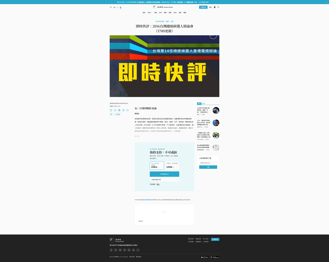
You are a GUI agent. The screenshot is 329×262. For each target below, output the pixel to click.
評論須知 (140, 221)
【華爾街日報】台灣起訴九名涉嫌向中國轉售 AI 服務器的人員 (203, 135)
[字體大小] (114, 7)
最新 (199, 103)
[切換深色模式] (214, 7)
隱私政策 (132, 257)
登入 (158, 184)
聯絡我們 (198, 239)
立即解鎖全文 (164, 174)
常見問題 (191, 241)
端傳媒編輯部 (148, 200)
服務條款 (138, 257)
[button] (149, 12)
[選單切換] (151, 12)
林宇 (198, 114)
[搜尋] (217, 7)
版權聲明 (198, 241)
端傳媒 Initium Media (121, 257)
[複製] (111, 110)
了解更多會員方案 (156, 179)
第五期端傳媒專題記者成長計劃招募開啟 (203, 146)
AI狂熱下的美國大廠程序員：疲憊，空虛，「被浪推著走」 (203, 110)
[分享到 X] (115, 110)
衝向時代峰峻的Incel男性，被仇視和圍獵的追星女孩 (203, 122)
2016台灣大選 (160, 21)
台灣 (172, 21)
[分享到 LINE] (127, 110)
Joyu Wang (200, 139)
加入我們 (205, 239)
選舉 (167, 21)
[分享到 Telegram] (123, 110)
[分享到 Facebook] (119, 110)
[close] (327, 2)
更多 (203, 103)
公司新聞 (205, 241)
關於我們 (191, 239)
